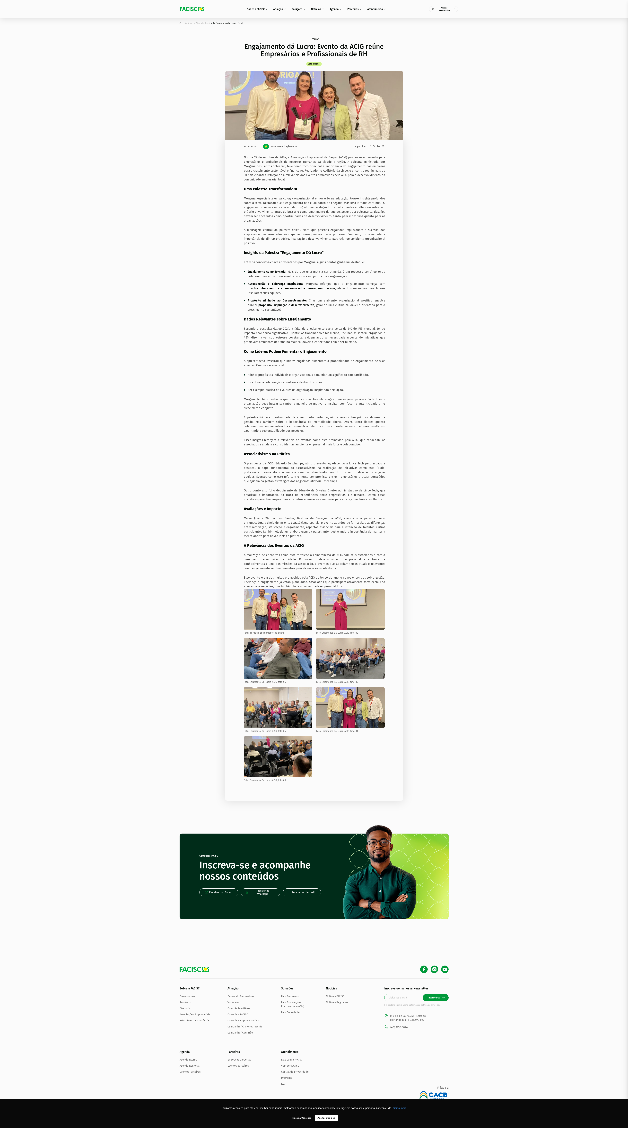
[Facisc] (192, 9)
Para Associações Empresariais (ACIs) (292, 1004)
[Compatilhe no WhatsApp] (383, 146)
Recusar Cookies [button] (301, 1118)
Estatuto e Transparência (194, 1020)
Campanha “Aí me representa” (245, 1026)
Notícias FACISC (335, 996)
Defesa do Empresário (240, 996)
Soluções (297, 9)
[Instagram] (434, 969)
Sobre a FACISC (256, 9)
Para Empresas (289, 996)
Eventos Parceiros (190, 1071)
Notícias (316, 9)
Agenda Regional (190, 1065)
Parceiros (353, 9)
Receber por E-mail (220, 892)
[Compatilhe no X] (374, 146)
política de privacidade (431, 1005)
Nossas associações (444, 9)
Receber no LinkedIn (304, 892)
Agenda (334, 9)
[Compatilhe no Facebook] (370, 146)
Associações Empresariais (195, 1014)
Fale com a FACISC (291, 1059)
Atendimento (375, 9)
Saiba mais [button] (399, 1108)
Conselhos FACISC (237, 1014)
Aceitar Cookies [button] (326, 1118)
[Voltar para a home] (180, 23)
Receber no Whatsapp (262, 892)
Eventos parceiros (238, 1065)
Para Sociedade (290, 1012)
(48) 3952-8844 (399, 1027)
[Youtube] (445, 969)
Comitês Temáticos (238, 1008)
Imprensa (286, 1077)
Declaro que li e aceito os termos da (415, 1005)
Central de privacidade (295, 1071)
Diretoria (185, 1008)
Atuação (278, 9)
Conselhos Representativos (243, 1020)
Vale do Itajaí (203, 23)
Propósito (185, 1002)
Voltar (315, 39)
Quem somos (187, 996)
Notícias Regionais (337, 1002)
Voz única (233, 1002)
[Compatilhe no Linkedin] (378, 146)
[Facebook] (424, 969)
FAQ (283, 1083)
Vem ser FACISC (290, 1065)
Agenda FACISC (188, 1059)
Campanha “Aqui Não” (240, 1032)
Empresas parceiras (239, 1059)
